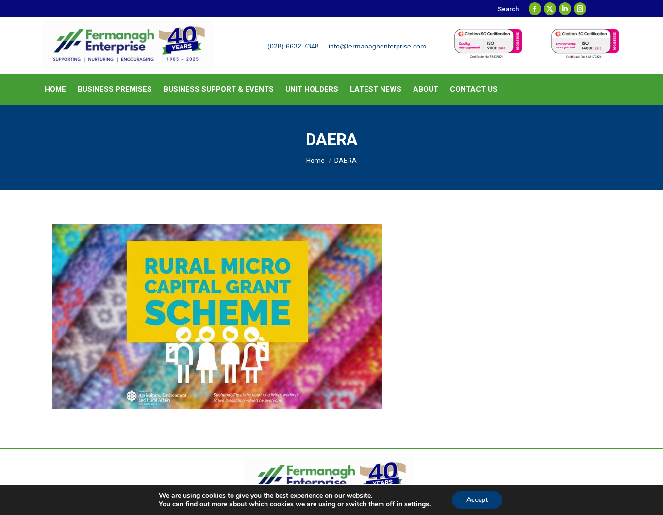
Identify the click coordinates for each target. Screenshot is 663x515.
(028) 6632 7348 (293, 46)
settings (416, 504)
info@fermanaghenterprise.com (377, 46)
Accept (477, 499)
